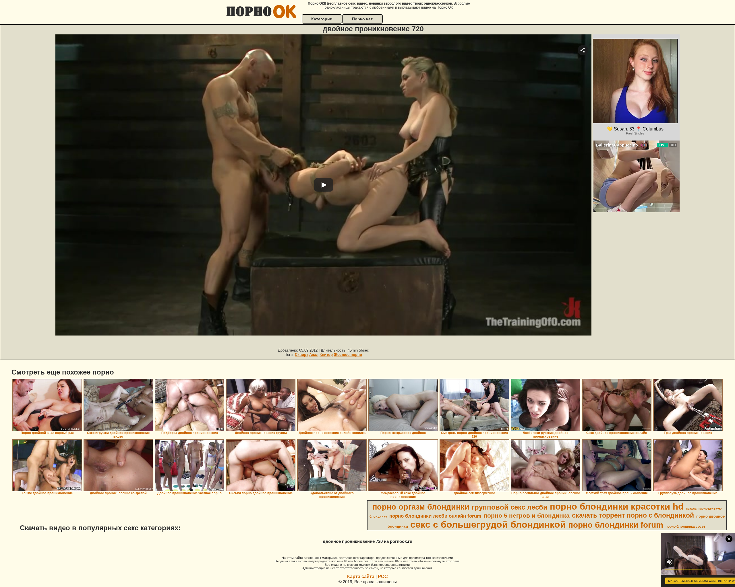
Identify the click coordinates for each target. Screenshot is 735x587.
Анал (313, 354)
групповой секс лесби (510, 507)
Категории (321, 19)
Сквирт (301, 354)
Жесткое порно (348, 354)
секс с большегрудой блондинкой (488, 524)
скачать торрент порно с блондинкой (633, 515)
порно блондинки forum (615, 524)
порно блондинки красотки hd (617, 506)
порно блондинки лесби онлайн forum (435, 516)
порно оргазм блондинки (420, 507)
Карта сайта (360, 576)
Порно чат (362, 19)
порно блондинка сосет (685, 526)
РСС (383, 576)
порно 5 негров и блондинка (526, 515)
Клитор (326, 354)
